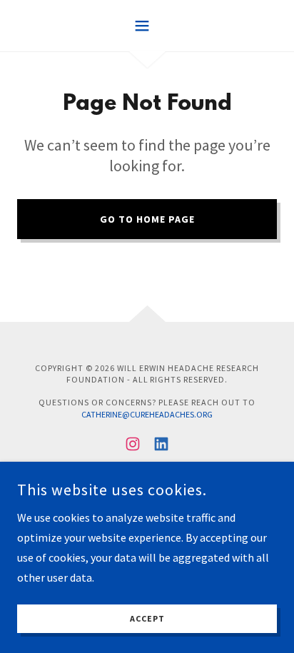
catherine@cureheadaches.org (147, 414)
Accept (147, 619)
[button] (147, 25)
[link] (132, 444)
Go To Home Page (147, 219)
